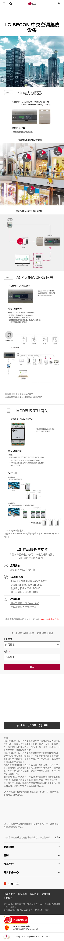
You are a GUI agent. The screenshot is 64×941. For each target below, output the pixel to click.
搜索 (32, 667)
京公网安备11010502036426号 (25, 927)
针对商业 (8, 898)
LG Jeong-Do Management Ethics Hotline (30, 936)
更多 (56, 837)
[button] (32, 847)
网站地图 (22, 894)
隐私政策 (34, 894)
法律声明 (46, 894)
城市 (7, 651)
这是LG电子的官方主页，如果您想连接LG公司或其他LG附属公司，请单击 (32, 905)
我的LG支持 (9, 894)
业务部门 (8, 639)
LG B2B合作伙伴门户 (49, 619)
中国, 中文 (13, 883)
